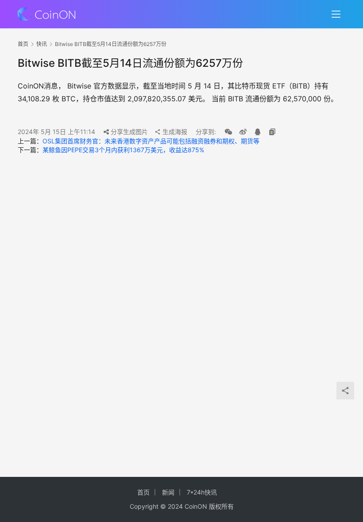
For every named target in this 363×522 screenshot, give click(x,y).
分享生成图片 (128, 131)
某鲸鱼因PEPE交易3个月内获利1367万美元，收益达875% (123, 150)
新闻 (168, 492)
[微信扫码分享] (228, 132)
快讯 (41, 44)
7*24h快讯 (202, 492)
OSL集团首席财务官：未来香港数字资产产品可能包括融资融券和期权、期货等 (150, 141)
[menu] (336, 14)
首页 (23, 44)
